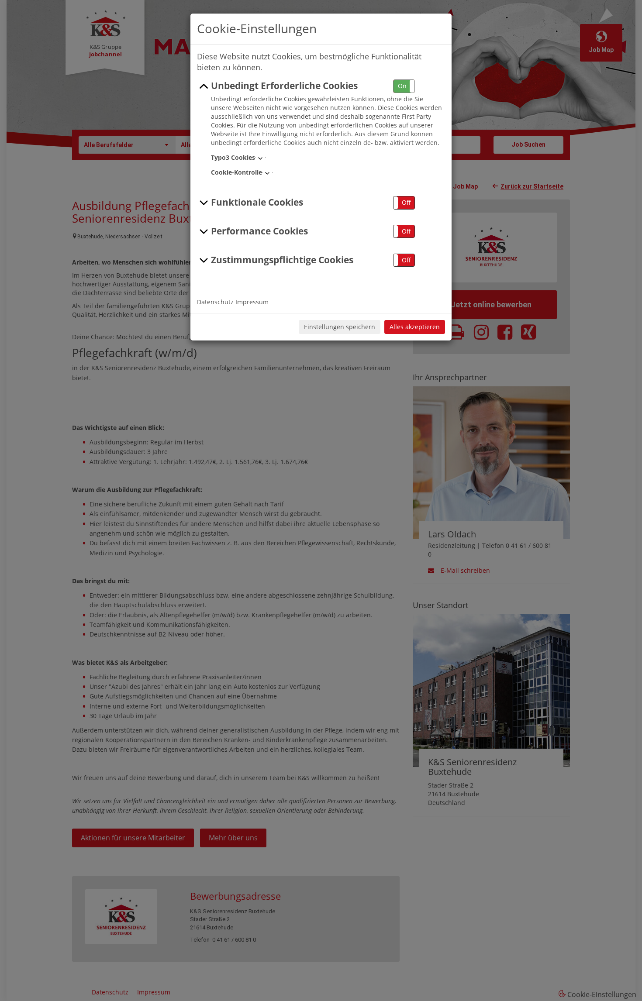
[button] (404, 86)
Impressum (252, 302)
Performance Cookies (259, 231)
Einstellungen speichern (339, 327)
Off (406, 202)
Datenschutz (215, 302)
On (402, 86)
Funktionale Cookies (257, 202)
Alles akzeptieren (415, 327)
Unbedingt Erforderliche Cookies (284, 85)
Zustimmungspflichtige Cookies (282, 260)
